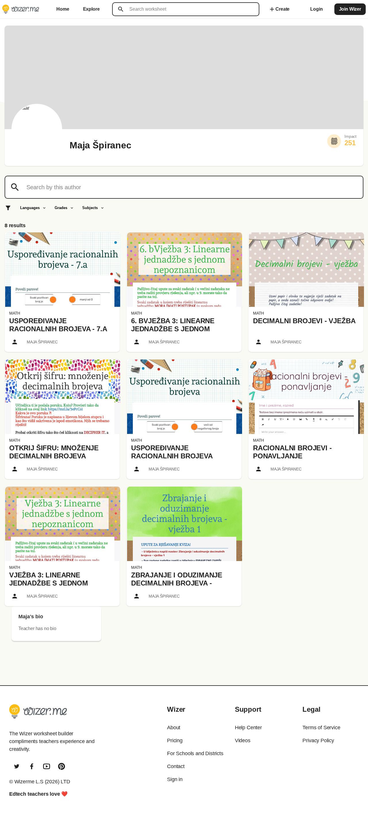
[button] (62, 269)
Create (279, 9)
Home (62, 9)
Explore (91, 9)
